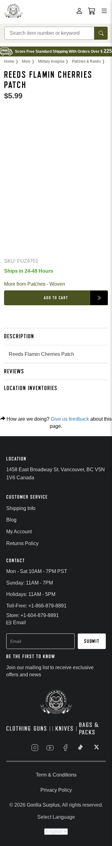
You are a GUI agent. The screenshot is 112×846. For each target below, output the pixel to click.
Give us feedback (70, 419)
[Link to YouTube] (50, 747)
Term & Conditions (56, 774)
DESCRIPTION (19, 336)
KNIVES (64, 728)
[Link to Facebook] (65, 747)
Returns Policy (22, 543)
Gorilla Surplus (43, 805)
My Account (19, 531)
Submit (92, 641)
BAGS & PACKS (89, 728)
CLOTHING (18, 728)
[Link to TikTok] (80, 747)
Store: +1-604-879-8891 (32, 615)
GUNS (40, 728)
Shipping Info (20, 508)
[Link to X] (96, 747)
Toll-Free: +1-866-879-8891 (36, 605)
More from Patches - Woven (34, 284)
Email (19, 622)
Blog (11, 519)
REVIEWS (14, 371)
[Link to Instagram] (35, 747)
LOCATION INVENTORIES (31, 388)
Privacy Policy (56, 790)
